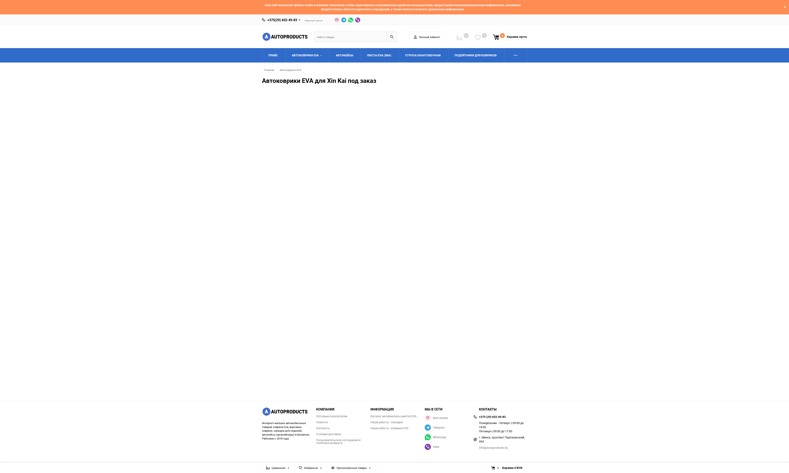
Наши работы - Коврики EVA (389, 428)
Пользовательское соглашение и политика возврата (338, 441)
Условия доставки (328, 434)
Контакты (323, 428)
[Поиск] (392, 37)
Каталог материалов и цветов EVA (393, 416)
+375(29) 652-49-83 (282, 20)
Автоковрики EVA (290, 70)
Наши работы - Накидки (386, 422)
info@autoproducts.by (493, 448)
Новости (322, 422)
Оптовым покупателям (331, 416)
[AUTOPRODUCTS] (286, 412)
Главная (269, 70)
